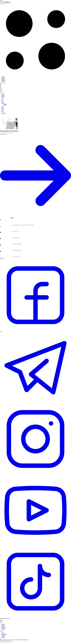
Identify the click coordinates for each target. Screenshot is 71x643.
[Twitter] (0, 331)
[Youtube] (35, 545)
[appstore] (1, 620)
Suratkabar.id (3, 112)
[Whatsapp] (1, 331)
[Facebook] (35, 330)
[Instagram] (35, 474)
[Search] (1, 3)
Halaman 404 (4, 113)
